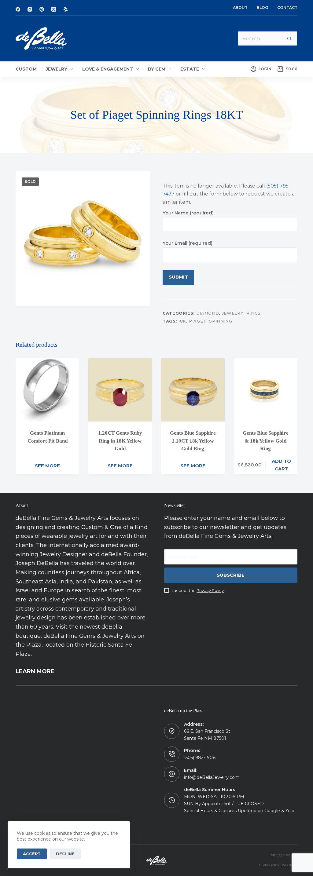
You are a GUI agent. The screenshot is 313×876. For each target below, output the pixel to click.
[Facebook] (18, 9)
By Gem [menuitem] (156, 69)
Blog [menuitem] (262, 7)
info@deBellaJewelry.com (211, 777)
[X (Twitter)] (53, 9)
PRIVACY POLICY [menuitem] (284, 855)
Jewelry (233, 313)
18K (182, 321)
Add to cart (281, 465)
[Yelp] (65, 9)
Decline (65, 853)
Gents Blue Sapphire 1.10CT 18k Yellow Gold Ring (193, 440)
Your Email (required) (187, 243)
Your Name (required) (188, 213)
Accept (32, 853)
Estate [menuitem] (189, 69)
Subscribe (231, 575)
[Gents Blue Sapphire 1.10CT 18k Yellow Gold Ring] (193, 390)
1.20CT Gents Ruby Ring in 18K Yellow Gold (120, 440)
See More (47, 466)
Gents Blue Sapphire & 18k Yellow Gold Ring (266, 440)
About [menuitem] (240, 7)
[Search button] (289, 38)
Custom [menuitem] (26, 69)
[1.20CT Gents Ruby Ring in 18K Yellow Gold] (120, 390)
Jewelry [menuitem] (56, 69)
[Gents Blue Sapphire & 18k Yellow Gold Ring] (265, 390)
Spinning (220, 321)
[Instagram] (30, 9)
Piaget (197, 321)
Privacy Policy (210, 590)
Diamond (207, 313)
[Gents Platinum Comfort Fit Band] (47, 390)
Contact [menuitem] (287, 7)
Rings (253, 313)
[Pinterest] (41, 9)
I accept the (198, 590)
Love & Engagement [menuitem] (107, 69)
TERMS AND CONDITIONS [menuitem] (278, 865)
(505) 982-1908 (200, 757)
